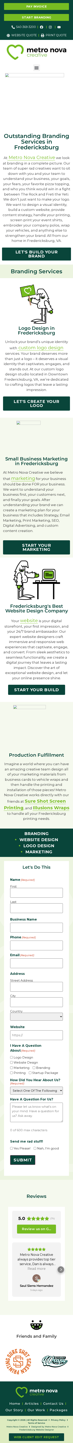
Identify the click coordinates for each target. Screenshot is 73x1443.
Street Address (21, 980)
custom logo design (40, 347)
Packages (59, 1410)
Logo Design (23, 1057)
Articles (32, 1404)
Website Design (26, 1062)
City (13, 995)
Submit (23, 1160)
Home (14, 1404)
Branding (43, 1067)
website (29, 620)
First (13, 886)
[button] (36, 67)
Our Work (36, 1410)
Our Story (14, 1410)
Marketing (21, 1067)
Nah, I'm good (48, 1148)
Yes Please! (22, 1148)
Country (16, 1011)
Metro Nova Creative (32, 157)
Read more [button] (37, 1269)
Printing (20, 1072)
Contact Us (53, 1404)
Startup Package (45, 1072)
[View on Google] (36, 1278)
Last (13, 901)
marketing (23, 478)
